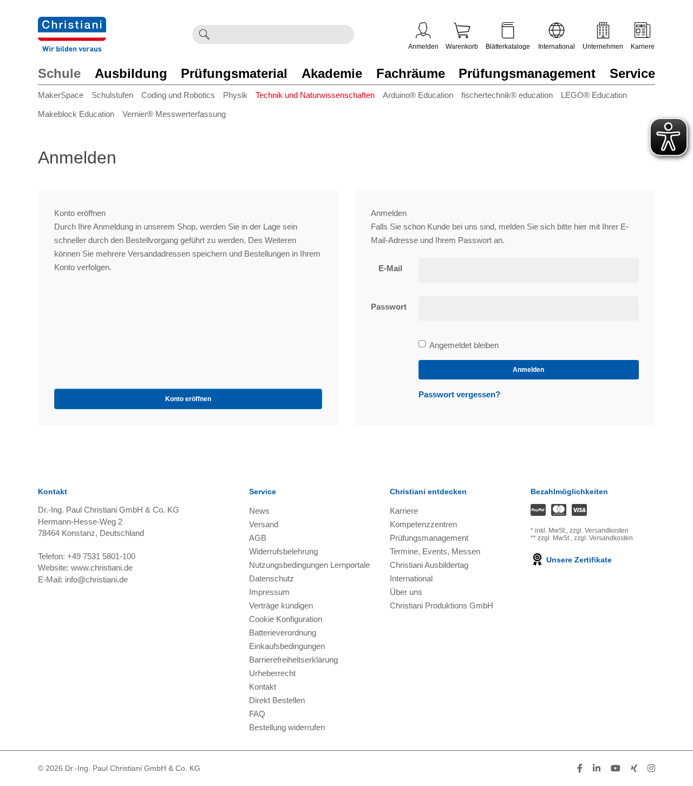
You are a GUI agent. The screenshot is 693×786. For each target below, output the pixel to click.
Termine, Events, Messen (435, 551)
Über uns (406, 592)
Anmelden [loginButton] (528, 370)
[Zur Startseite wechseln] (72, 23)
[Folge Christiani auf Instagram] (651, 768)
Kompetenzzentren (423, 524)
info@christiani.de (96, 579)
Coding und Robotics (178, 95)
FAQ (257, 713)
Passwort (389, 306)
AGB (257, 537)
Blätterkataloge (508, 46)
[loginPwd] (529, 308)
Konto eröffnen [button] (188, 399)
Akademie (332, 73)
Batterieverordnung (282, 632)
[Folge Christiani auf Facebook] (580, 768)
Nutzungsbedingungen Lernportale (309, 564)
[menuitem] (64, 97)
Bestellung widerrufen (287, 727)
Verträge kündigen (281, 605)
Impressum (269, 592)
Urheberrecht (272, 673)
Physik (235, 95)
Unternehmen (603, 46)
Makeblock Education (76, 114)
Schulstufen (112, 95)
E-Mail (390, 268)
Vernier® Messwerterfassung (174, 114)
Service (632, 73)
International (556, 46)
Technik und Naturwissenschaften (315, 95)
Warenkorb (462, 46)
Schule (59, 73)
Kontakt (262, 686)
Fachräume (410, 73)
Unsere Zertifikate (578, 559)
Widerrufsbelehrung (283, 551)
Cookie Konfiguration (285, 619)
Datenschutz (271, 578)
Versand (263, 524)
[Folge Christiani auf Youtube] (615, 768)
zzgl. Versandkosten (599, 530)
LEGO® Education (594, 95)
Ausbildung (131, 73)
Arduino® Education (418, 95)
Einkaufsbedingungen (287, 646)
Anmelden (423, 46)
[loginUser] (529, 270)
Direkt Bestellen (277, 700)
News (259, 510)
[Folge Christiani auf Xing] (634, 768)
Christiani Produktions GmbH (441, 605)
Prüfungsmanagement (527, 73)
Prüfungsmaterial (234, 73)
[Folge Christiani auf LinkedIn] (596, 768)
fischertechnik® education (507, 95)
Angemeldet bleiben (464, 346)
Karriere (643, 46)
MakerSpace (60, 95)
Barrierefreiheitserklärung (293, 659)
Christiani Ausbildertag (429, 564)
